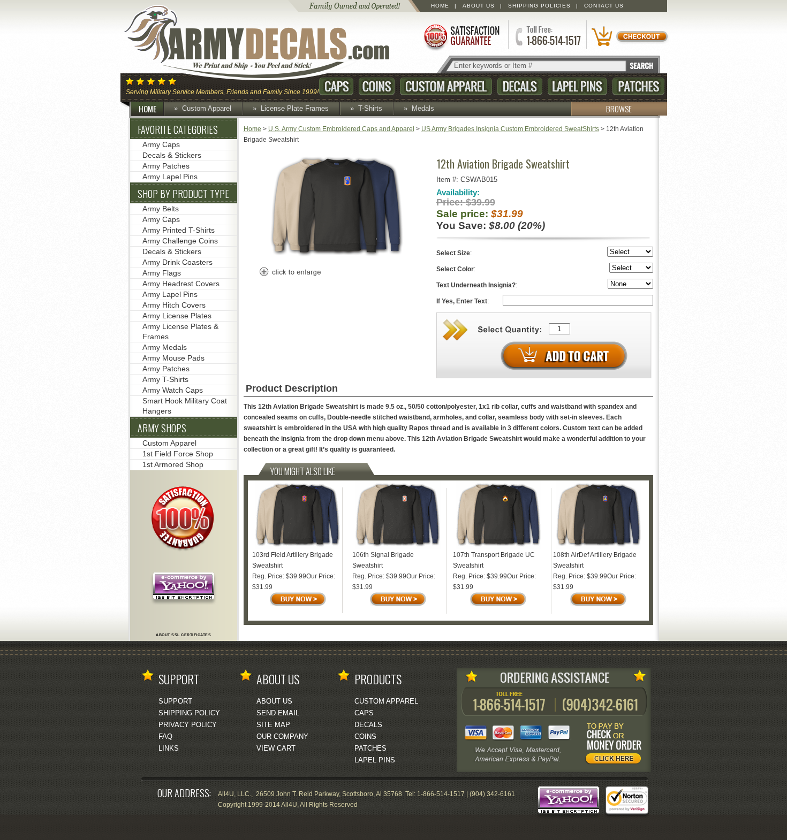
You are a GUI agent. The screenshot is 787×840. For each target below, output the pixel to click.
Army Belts (160, 208)
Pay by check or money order (616, 745)
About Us (479, 6)
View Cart (276, 748)
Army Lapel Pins (170, 176)
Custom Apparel (446, 86)
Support (175, 701)
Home (440, 6)
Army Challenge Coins (180, 240)
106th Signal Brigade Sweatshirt (383, 560)
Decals (519, 86)
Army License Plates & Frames (180, 331)
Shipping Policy (189, 713)
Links (168, 748)
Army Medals (164, 347)
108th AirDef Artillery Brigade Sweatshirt (595, 560)
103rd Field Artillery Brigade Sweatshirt (292, 560)
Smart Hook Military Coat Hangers (184, 405)
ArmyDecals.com (267, 42)
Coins (377, 86)
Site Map (273, 725)
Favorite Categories (178, 129)
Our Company (282, 736)
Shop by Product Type (183, 194)
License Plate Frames (295, 108)
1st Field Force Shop (177, 453)
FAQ (165, 736)
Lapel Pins (577, 86)
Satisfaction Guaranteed (461, 36)
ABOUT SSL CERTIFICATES (183, 635)
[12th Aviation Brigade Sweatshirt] (337, 255)
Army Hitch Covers (174, 305)
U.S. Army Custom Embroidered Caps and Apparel (341, 129)
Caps (336, 86)
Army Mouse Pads (173, 358)
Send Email (277, 713)
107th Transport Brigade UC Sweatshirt (494, 560)
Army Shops (162, 428)
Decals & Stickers (171, 155)
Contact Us (604, 6)
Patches (638, 86)
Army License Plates (176, 315)
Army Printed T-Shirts (178, 230)
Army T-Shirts (165, 379)
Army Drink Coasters (177, 262)
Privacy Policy (187, 725)
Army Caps (161, 144)
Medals (423, 108)
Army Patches (166, 166)
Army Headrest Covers (181, 283)
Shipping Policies (539, 6)
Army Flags (161, 273)
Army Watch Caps (172, 390)
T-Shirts (370, 108)
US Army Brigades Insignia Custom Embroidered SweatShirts (510, 129)
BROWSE (619, 108)
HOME (147, 108)
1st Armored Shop (172, 464)
